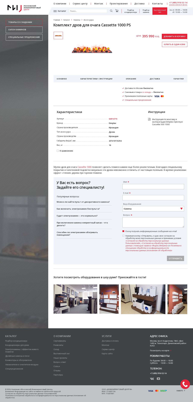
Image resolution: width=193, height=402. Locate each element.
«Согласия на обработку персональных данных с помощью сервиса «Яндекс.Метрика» (151, 244)
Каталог (62, 11)
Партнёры (58, 375)
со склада (146, 92)
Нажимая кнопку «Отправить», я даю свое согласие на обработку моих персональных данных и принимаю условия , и (153, 243)
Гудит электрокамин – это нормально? (77, 215)
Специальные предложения (24, 37)
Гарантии (179, 79)
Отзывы (57, 370)
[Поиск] (111, 11)
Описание (131, 79)
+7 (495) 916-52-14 (178, 2)
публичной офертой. (52, 391)
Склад (56, 349)
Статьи (57, 366)
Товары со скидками (20, 22)
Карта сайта (107, 353)
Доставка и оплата (110, 341)
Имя (125, 182)
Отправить (175, 258)
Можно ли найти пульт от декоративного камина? (83, 201)
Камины (77, 20)
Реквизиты (58, 345)
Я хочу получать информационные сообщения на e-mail (151, 231)
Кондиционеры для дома (17, 345)
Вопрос (126, 215)
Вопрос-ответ (60, 362)
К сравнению (66, 151)
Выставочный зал (160, 11)
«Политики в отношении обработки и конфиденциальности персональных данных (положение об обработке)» (153, 248)
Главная (57, 20)
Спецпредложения (14, 368)
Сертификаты (60, 341)
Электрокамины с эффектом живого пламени (22, 350)
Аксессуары (89, 20)
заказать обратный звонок (178, 5)
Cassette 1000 (85, 167)
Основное (62, 79)
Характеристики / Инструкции (96, 79)
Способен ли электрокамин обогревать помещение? (77, 233)
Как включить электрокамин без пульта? (78, 208)
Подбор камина (146, 11)
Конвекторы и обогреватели (18, 360)
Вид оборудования (132, 204)
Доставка (139, 3)
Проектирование (119, 3)
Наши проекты (60, 358)
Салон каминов (17, 29)
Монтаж (98, 3)
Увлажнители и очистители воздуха (21, 364)
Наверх (180, 391)
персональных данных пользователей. (41, 394)
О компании (60, 3)
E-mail (125, 193)
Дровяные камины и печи (17, 356)
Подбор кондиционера (130, 11)
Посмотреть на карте (159, 350)
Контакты (157, 3)
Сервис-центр (80, 3)
